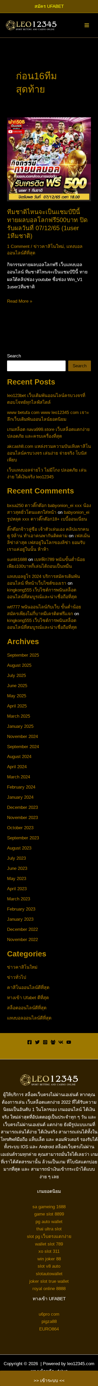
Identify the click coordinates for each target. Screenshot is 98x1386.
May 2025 (16, 695)
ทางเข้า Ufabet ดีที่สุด (28, 997)
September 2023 (23, 837)
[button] (49, 6)
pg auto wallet (49, 1221)
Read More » (19, 301)
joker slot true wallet (49, 1281)
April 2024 (17, 766)
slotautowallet (49, 1273)
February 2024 (21, 787)
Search (14, 355)
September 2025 (23, 655)
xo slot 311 (49, 1251)
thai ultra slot (49, 1228)
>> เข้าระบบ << (49, 1380)
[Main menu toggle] (87, 25)
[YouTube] (68, 1042)
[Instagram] (45, 1042)
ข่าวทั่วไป (16, 977)
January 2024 (20, 797)
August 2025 (19, 665)
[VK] (61, 1042)
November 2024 (22, 736)
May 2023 (16, 878)
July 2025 (16, 675)
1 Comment (18, 246)
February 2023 (21, 909)
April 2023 (17, 888)
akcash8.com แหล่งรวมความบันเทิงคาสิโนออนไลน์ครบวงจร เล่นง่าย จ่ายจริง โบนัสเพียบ (49, 453)
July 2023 (16, 858)
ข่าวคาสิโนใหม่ (48, 246)
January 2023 (20, 919)
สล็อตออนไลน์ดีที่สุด (27, 1007)
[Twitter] (37, 1042)
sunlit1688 (17, 559)
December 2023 (22, 807)
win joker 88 (49, 1258)
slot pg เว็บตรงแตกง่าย (49, 1236)
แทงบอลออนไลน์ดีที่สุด (29, 1018)
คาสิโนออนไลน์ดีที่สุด (28, 987)
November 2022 (22, 939)
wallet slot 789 (49, 1244)
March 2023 (18, 898)
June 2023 (17, 868)
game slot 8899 (49, 1214)
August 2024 (19, 756)
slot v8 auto (49, 1266)
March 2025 (18, 716)
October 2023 (20, 827)
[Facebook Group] (53, 1042)
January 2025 (20, 726)
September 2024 (23, 746)
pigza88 (49, 1321)
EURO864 (49, 1329)
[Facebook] (29, 1042)
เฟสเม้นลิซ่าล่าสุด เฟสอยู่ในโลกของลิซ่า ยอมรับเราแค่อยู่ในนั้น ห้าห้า (48, 542)
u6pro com (49, 1314)
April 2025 (17, 706)
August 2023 (19, 848)
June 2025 (17, 685)
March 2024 (18, 776)
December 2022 (22, 929)
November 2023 (22, 817)
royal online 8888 (49, 1288)
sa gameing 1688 (49, 1206)
